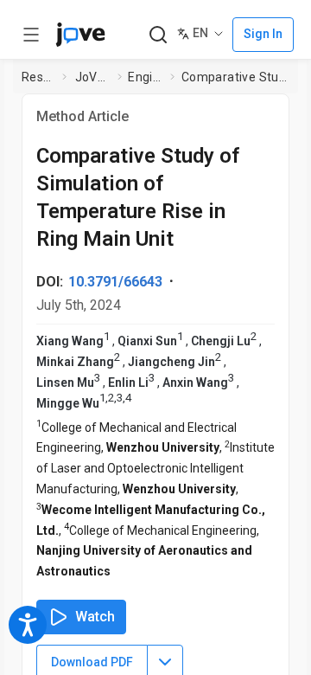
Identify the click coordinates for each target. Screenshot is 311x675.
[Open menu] (31, 34)
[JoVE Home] (80, 34)
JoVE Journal (93, 77)
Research (39, 77)
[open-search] (157, 35)
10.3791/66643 (115, 281)
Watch (95, 616)
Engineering (145, 77)
